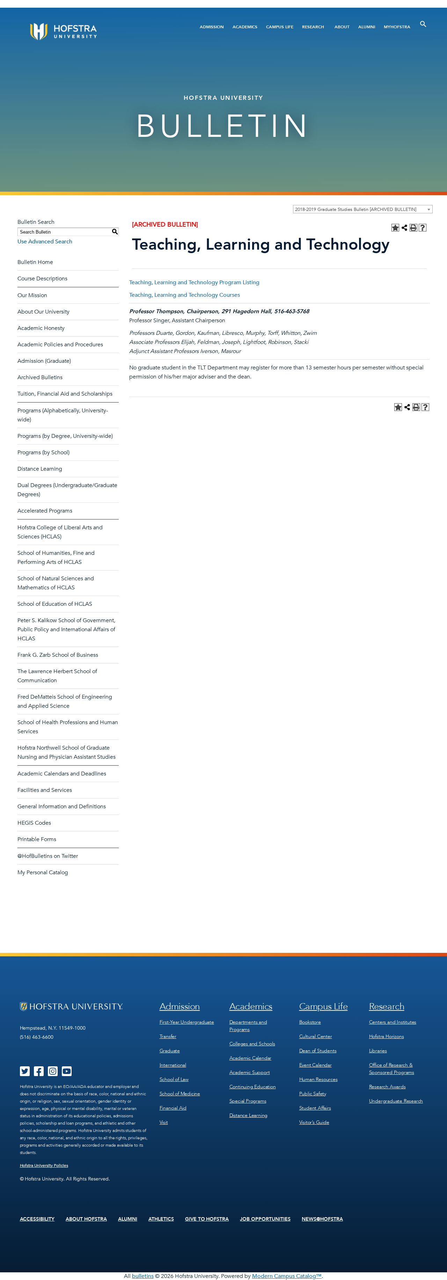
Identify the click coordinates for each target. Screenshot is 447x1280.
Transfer (168, 1036)
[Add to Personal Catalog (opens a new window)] (395, 227)
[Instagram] (53, 1073)
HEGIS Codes (34, 823)
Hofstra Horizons (386, 1036)
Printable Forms (36, 839)
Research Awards (387, 1086)
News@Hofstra (322, 1219)
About (342, 27)
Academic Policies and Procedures (60, 344)
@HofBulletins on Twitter (47, 856)
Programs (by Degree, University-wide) (65, 436)
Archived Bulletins (40, 377)
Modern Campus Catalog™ (287, 1276)
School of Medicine (180, 1093)
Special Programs (247, 1101)
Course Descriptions (42, 278)
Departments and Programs (248, 1026)
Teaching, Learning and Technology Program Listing (194, 282)
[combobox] (363, 209)
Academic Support (249, 1072)
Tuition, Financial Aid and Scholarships (64, 394)
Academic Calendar (250, 1058)
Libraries (378, 1050)
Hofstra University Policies (44, 1165)
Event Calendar (315, 1065)
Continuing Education (252, 1086)
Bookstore (310, 1022)
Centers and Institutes (393, 1022)
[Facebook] (39, 1073)
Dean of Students (318, 1050)
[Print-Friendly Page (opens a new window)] (413, 227)
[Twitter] (25, 1073)
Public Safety (312, 1093)
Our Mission (32, 295)
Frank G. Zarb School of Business (57, 655)
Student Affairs (315, 1108)
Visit (164, 1122)
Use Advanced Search (44, 241)
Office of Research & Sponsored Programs (391, 1069)
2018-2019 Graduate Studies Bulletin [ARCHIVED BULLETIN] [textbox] (355, 209)
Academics (245, 27)
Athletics (161, 1219)
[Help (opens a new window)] (422, 227)
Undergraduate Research (396, 1101)
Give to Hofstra (207, 1219)
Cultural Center (315, 1036)
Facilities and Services (44, 790)
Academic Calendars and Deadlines (61, 774)
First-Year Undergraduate (187, 1022)
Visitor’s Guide (314, 1122)
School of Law (174, 1079)
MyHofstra (397, 27)
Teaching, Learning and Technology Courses (184, 295)
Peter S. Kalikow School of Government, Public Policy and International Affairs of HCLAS (66, 629)
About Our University (43, 312)
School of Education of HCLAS (54, 604)
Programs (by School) (43, 452)
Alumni (366, 27)
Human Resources (318, 1079)
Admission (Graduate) (44, 361)
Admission (212, 27)
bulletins (143, 1276)
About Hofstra (86, 1219)
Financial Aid (173, 1108)
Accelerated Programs (44, 511)
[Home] (90, 32)
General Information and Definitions (61, 806)
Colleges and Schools (252, 1043)
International (173, 1065)
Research (313, 27)
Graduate (170, 1050)
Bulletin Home (35, 262)
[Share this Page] (404, 227)
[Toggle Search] (423, 24)
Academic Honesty (41, 328)
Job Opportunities (265, 1219)
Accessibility (37, 1219)
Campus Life (279, 27)
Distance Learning (39, 469)
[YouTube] (67, 1073)
